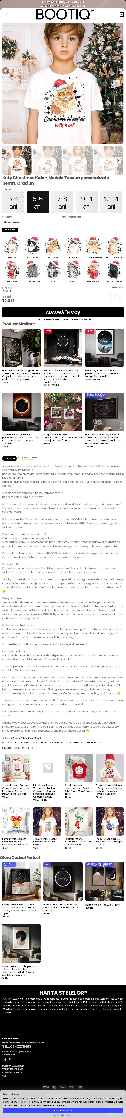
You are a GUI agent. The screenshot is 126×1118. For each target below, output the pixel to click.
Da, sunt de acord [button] (63, 1110)
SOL (4, 1075)
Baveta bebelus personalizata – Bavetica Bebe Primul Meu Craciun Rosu (79, 789)
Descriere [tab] (9, 458)
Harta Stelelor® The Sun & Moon (102, 904)
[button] (4, 14)
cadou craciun (16, 742)
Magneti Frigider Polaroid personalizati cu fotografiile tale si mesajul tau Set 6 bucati (63, 437)
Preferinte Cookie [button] (63, 1115)
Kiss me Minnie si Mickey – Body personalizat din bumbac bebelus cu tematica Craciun (109, 789)
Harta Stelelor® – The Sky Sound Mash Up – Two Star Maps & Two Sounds (61, 907)
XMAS (38, 738)
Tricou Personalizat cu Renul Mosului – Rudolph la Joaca (109, 842)
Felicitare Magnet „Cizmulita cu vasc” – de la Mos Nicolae (78, 842)
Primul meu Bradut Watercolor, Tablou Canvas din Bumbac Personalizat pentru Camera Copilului (44, 791)
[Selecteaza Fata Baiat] (32, 222)
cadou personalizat (43, 742)
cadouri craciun (59, 742)
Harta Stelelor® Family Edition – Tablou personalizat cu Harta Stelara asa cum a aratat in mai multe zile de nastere (103, 439)
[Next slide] (116, 83)
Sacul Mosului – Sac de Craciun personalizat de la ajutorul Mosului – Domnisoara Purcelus (15, 789)
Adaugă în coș (63, 312)
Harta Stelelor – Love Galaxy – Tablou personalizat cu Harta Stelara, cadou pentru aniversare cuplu (20, 909)
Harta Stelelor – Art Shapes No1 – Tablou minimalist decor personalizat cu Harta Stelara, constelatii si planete (20, 971)
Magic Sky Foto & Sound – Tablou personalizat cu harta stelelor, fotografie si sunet (103, 373)
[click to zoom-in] (63, 83)
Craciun (16, 738)
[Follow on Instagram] (10, 1059)
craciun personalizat (77, 742)
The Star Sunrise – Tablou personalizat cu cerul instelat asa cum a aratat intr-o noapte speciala (20, 439)
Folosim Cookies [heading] (11, 1094)
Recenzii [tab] (23, 457)
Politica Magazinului (13, 1065)
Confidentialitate (12, 1072)
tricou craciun (93, 742)
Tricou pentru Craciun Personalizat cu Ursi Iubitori (45, 842)
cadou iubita (28, 742)
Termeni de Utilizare (12, 1069)
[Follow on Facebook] (5, 1059)
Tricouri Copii (27, 738)
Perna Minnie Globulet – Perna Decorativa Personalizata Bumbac (15, 842)
